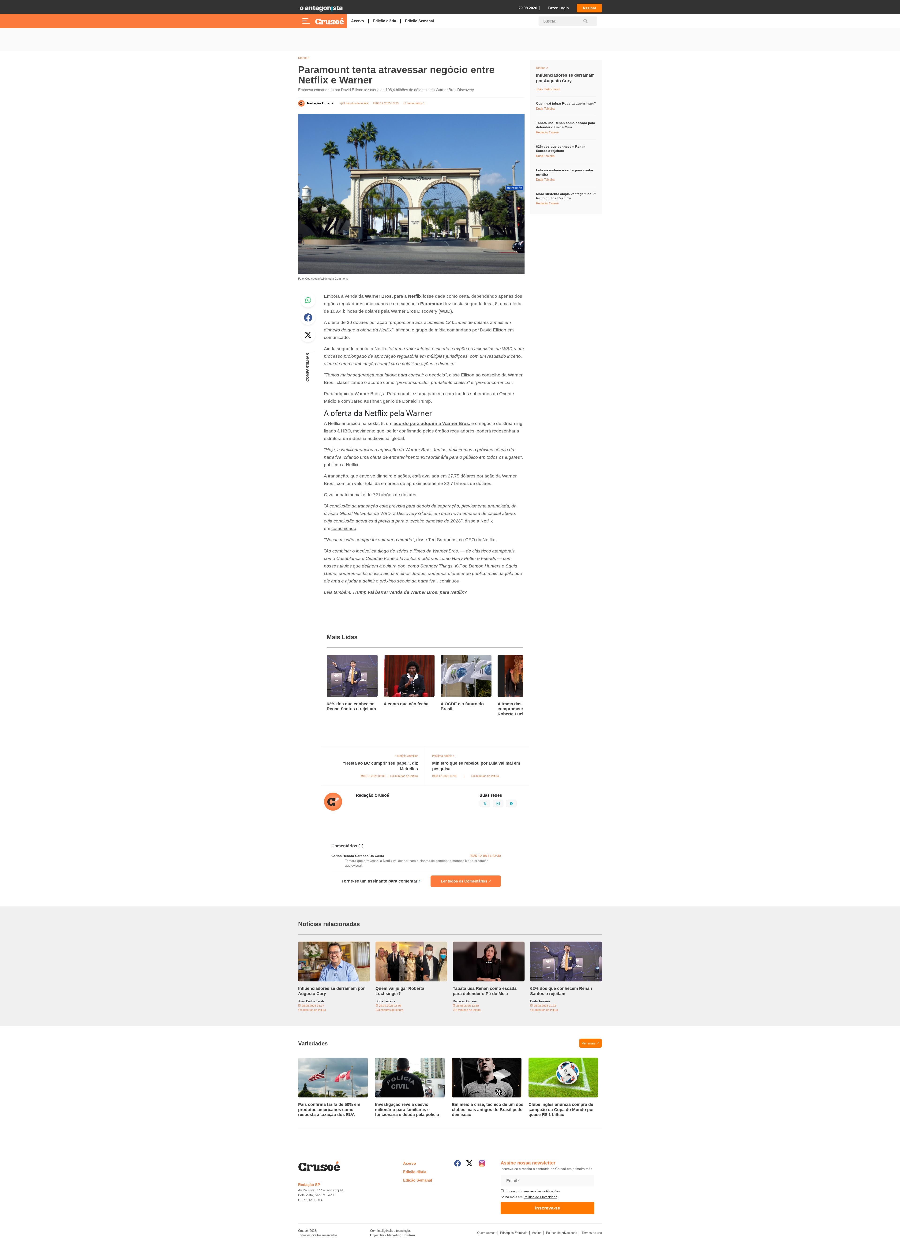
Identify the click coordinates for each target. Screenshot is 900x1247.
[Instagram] (482, 1163)
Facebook (307, 317)
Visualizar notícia (342, 657)
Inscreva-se (547, 1208)
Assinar (589, 8)
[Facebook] (457, 1163)
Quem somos (486, 1233)
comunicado (343, 528)
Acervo (357, 21)
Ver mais (589, 1043)
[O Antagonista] (321, 8)
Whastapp (307, 300)
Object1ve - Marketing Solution (392, 1235)
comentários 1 (415, 103)
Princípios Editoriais (513, 1233)
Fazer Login (558, 8)
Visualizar (544, 68)
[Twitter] (469, 1163)
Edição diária (384, 21)
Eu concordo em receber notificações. (532, 1191)
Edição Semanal (419, 21)
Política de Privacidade (540, 1197)
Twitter (307, 334)
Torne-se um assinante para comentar (379, 881)
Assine (536, 1233)
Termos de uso (592, 1233)
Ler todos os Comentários (464, 881)
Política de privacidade (561, 1233)
